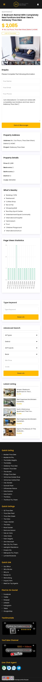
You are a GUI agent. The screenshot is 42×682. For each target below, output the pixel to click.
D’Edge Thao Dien (10, 474)
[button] (4, 678)
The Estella (7, 463)
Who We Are (8, 569)
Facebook (7, 594)
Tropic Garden (9, 522)
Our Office (7, 566)
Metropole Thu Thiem (11, 553)
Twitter (6, 597)
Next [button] (36, 49)
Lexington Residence (11, 547)
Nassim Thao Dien (10, 469)
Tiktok (6, 608)
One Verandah (9, 542)
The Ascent (7, 472)
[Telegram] (19, 668)
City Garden (8, 483)
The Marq (7, 497)
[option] (21, 48)
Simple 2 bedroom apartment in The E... (24, 391)
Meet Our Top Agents (11, 583)
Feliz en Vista (8, 533)
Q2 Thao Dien (8, 511)
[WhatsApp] (4, 668)
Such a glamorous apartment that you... (25, 410)
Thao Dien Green (9, 516)
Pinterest (6, 600)
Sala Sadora (8, 491)
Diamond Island (9, 530)
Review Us (7, 575)
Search (21, 317)
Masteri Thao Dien (10, 455)
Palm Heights (8, 539)
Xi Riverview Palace (10, 488)
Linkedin (6, 603)
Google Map (8, 611)
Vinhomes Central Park (12, 480)
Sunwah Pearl (8, 486)
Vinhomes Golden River (12, 477)
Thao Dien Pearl (9, 513)
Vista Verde (8, 536)
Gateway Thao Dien (17, 147)
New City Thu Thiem (11, 544)
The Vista (7, 519)
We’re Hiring (8, 578)
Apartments (6, 12)
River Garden (8, 528)
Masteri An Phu (9, 457)
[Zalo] (14, 668)
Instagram (7, 605)
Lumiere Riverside (10, 556)
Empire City (8, 550)
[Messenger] (9, 668)
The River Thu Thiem (11, 500)
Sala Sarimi (8, 494)
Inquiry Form (8, 581)
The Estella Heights (10, 460)
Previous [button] (5, 49)
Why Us (6, 572)
